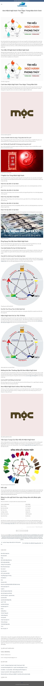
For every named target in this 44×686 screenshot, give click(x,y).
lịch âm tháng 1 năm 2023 (9, 523)
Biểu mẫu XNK (4, 555)
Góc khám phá (3, 571)
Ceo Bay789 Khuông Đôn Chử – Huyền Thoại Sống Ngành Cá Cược (14, 667)
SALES (2, 608)
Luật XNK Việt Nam (5, 604)
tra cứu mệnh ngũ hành (23, 537)
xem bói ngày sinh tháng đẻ (31, 375)
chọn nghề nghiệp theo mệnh (34, 534)
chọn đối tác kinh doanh (26, 534)
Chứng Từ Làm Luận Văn (6, 564)
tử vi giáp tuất (30, 537)
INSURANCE (3, 577)
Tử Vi (2, 626)
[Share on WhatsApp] (17, 531)
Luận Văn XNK (4, 597)
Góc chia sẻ (3, 568)
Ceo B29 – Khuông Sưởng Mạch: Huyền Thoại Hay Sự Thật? (13, 665)
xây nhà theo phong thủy (10, 538)
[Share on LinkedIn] (27, 531)
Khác (2, 579)
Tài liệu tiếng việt (4, 615)
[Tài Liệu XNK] (22, 4)
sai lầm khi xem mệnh (5, 537)
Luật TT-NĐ (3, 602)
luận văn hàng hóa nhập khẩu (6, 591)
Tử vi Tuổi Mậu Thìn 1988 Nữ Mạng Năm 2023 (31, 543)
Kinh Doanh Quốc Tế (5, 586)
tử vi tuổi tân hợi (34, 537)
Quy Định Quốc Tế (4, 606)
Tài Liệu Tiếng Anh (4, 613)
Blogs (10, 534)
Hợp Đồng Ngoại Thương (6, 575)
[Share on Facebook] (19, 531)
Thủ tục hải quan (4, 621)
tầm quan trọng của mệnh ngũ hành (14, 537)
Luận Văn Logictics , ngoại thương (7, 595)
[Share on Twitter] (21, 531)
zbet (22, 682)
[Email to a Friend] (23, 531)
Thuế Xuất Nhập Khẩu (5, 624)
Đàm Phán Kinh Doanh (5, 566)
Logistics (2, 588)
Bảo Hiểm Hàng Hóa (5, 553)
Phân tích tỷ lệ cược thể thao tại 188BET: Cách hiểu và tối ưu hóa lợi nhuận (15, 674)
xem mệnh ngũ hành (26, 538)
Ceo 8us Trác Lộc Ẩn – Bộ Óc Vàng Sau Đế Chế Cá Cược (12, 671)
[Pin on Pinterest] (25, 531)
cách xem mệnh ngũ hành (18, 534)
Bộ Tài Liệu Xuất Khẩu (5, 562)
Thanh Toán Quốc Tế (5, 619)
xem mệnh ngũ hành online (34, 538)
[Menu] (1, 4)
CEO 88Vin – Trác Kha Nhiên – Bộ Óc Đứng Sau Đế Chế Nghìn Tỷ (13, 669)
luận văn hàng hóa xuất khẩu (6, 593)
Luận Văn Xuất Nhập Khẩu (6, 599)
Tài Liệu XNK (3, 617)
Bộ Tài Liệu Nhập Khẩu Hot (6, 560)
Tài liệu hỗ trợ (3, 610)
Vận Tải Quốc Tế (4, 628)
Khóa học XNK (4, 582)
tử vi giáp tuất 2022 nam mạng (29, 445)
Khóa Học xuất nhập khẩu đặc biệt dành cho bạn (10, 584)
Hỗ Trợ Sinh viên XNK (5, 573)
